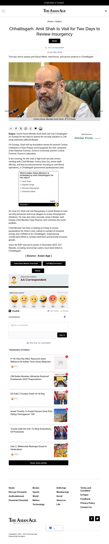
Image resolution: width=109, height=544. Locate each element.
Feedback (85, 499)
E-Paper (84, 495)
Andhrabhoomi (16, 496)
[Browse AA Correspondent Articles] (14, 280)
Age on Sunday (57, 3)
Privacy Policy (87, 503)
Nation (54, 41)
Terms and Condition (85, 489)
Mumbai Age (62, 492)
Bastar (38, 271)
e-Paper (47, 3)
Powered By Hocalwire (17, 536)
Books (36, 488)
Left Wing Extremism (54, 263)
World (36, 496)
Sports (36, 492)
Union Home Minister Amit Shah (26, 263)
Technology (39, 504)
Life (58, 504)
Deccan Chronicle (18, 492)
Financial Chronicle (18, 500)
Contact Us (86, 507)
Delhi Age (61, 488)
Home (12, 488)
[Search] (106, 11)
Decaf (59, 496)
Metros (36, 500)
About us (61, 500)
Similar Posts (83, 138)
